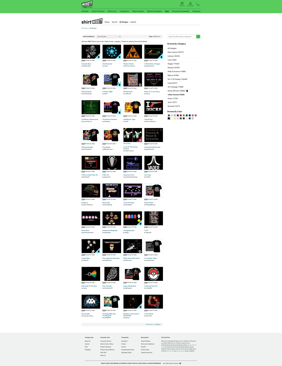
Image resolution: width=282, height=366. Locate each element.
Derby (107, 22)
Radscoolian (87, 66)
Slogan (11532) (173, 64)
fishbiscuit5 (107, 260)
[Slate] (193, 115)
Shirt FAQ (103, 352)
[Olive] (169, 115)
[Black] (169, 118)
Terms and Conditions (147, 344)
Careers (87, 344)
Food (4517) (172, 83)
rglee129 (148, 232)
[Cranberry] (178, 115)
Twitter (123, 344)
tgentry (127, 317)
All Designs (123, 22)
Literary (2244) (174, 56)
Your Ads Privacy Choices (170, 363)
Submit (133, 22)
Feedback (88, 349)
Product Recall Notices (107, 349)
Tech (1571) (172, 102)
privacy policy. (180, 351)
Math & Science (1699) (177, 71)
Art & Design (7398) (175, 87)
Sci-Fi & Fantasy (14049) (177, 79)
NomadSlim (128, 205)
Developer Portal (126, 352)
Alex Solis (149, 316)
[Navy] (190, 115)
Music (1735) (173, 98)
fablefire (85, 260)
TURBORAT (107, 317)
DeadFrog (107, 121)
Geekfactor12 (108, 288)
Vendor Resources (146, 352)
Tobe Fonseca (129, 151)
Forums (182, 6)
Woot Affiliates (145, 341)
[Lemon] (175, 118)
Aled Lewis (128, 260)
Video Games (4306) (176, 95)
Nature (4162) (173, 75)
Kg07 (106, 93)
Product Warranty (105, 347)
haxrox (148, 93)
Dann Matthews (151, 121)
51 (155, 324)
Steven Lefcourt (130, 66)
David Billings (108, 205)
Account (190, 6)
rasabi (106, 66)
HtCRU (148, 177)
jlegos (127, 232)
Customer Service (105, 341)
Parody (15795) (174, 68)
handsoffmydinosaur (131, 177)
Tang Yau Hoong (88, 316)
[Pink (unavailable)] (178, 118)
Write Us (103, 355)
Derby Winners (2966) (176, 91)
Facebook (124, 341)
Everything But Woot (127, 349)
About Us (87, 341)
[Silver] (172, 115)
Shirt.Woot (92, 21)
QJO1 (126, 121)
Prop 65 (143, 347)
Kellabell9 (149, 288)
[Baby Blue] (175, 115)
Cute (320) (172, 60)
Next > (159, 36)
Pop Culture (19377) (176, 52)
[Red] (181, 115)
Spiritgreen (107, 232)
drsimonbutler (87, 93)
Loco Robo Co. (87, 121)
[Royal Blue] (190, 118)
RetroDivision (150, 260)
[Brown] (184, 118)
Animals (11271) (174, 106)
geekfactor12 (150, 66)
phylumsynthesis (88, 232)
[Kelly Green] (181, 118)
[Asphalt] (187, 115)
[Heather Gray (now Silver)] (193, 118)
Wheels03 (86, 177)
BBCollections (108, 149)
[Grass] (184, 115)
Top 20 (114, 22)
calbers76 (128, 93)
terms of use (170, 351)
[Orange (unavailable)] (196, 115)
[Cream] (187, 118)
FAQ (86, 347)
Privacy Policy (145, 349)
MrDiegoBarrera (150, 205)
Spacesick (107, 177)
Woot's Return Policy (106, 344)
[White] (172, 118)
